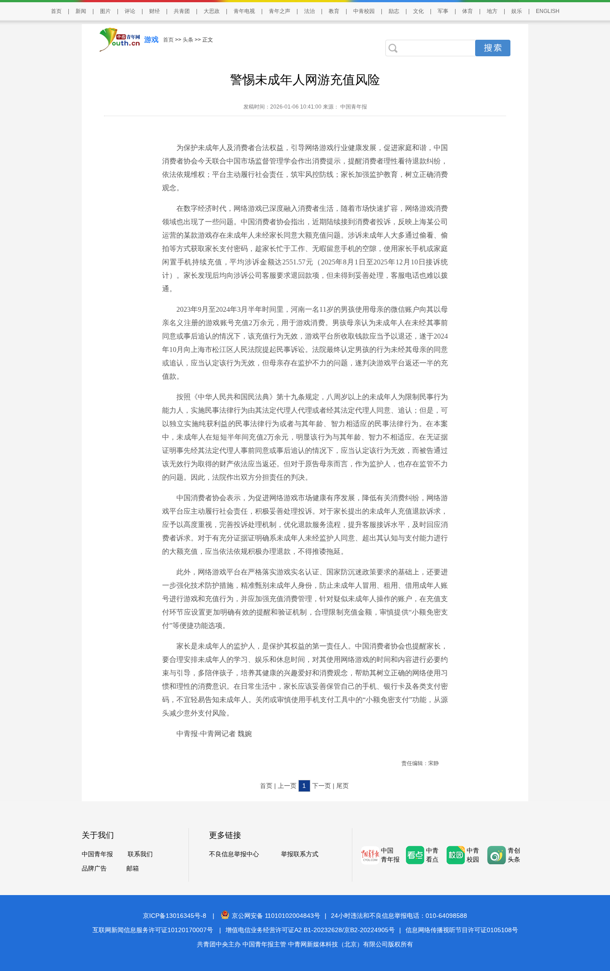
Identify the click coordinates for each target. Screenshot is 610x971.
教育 (334, 11)
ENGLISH (548, 11)
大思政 (212, 11)
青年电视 (244, 11)
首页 (56, 11)
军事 (443, 11)
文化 (418, 11)
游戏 (151, 39)
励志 (394, 11)
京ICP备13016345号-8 (174, 915)
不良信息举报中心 (234, 854)
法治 (309, 11)
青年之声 (279, 11)
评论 (130, 11)
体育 (467, 11)
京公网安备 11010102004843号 (276, 915)
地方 (492, 11)
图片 (105, 11)
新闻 (80, 11)
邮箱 (132, 868)
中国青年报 (97, 854)
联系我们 (140, 854)
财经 (154, 11)
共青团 (182, 11)
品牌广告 (94, 868)
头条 (188, 40)
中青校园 (364, 11)
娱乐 (516, 11)
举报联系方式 (299, 854)
